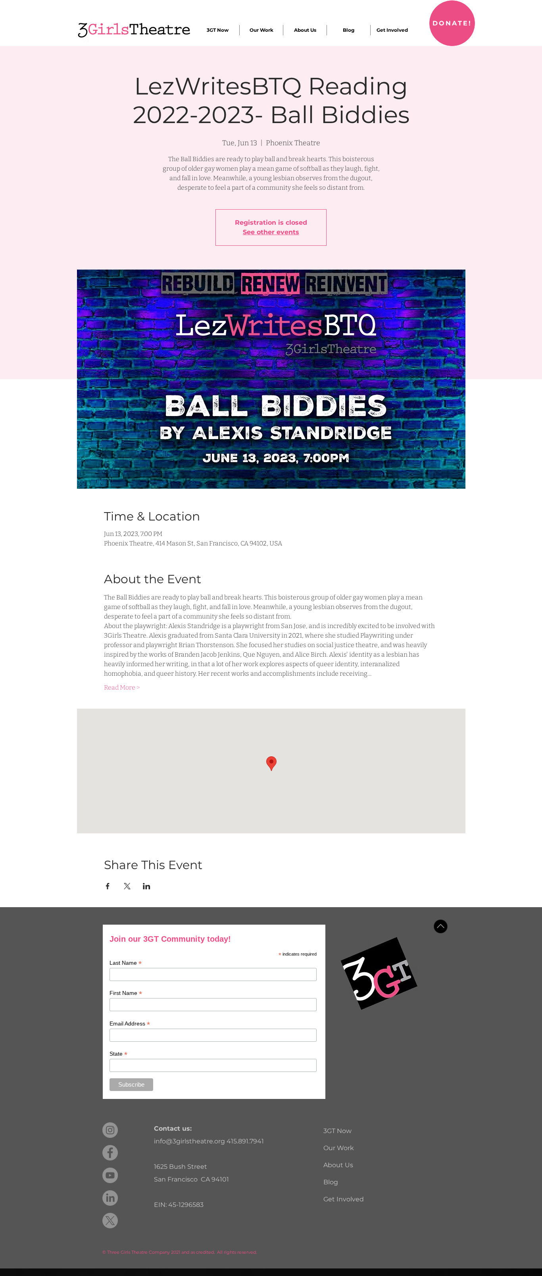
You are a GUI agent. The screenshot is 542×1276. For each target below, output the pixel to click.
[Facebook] (110, 1152)
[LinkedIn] (110, 1198)
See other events (271, 232)
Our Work (338, 1148)
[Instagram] (110, 1130)
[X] (110, 1220)
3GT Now (337, 1131)
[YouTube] (110, 1175)
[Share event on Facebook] (107, 886)
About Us (338, 1165)
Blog (330, 1182)
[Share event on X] (127, 886)
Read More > (122, 687)
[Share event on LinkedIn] (146, 886)
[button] (217, 30)
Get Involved (343, 1199)
